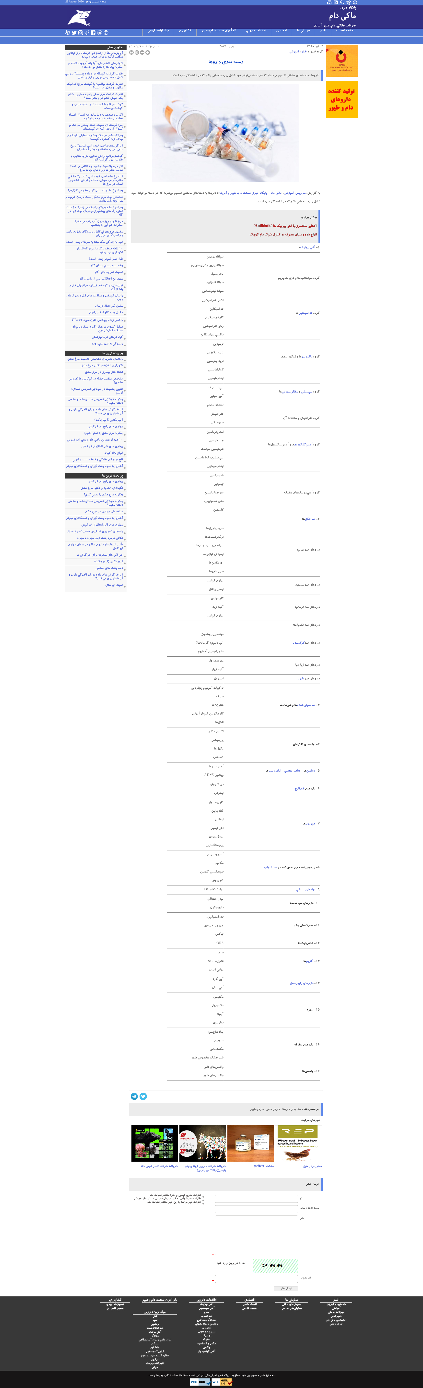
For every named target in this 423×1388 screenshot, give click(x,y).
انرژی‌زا (155, 1359)
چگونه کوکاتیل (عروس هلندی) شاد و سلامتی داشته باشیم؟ (95, 401)
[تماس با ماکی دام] (348, 2)
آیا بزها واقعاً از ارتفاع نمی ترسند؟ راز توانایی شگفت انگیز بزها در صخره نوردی (95, 55)
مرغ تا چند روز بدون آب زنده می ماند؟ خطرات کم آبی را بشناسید (98, 223)
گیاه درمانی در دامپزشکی (107, 337)
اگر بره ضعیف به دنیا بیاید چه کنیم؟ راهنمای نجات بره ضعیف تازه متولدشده (95, 117)
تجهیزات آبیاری (115, 1304)
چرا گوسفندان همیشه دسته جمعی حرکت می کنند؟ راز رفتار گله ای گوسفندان (95, 127)
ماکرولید (307, 357)
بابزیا (300, 679)
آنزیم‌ (309, 961)
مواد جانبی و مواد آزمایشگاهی (155, 1340)
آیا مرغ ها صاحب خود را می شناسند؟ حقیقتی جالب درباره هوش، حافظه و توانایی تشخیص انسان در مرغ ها (95, 180)
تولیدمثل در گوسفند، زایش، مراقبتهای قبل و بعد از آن (96, 287)
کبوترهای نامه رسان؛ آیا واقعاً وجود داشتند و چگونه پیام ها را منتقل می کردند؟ (95, 65)
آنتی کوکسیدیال (206, 1351)
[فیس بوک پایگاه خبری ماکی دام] (93, 32)
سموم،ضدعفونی (206, 1332)
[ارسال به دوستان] (137, 52)
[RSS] (336, 2)
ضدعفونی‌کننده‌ (306, 705)
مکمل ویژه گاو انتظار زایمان (105, 313)
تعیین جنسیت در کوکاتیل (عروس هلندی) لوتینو (97, 391)
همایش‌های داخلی (291, 1304)
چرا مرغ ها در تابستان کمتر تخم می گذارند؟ (95, 191)
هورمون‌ (310, 824)
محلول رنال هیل (312, 1166)
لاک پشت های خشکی (109, 568)
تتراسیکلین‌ (305, 313)
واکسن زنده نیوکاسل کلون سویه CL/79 (97, 320)
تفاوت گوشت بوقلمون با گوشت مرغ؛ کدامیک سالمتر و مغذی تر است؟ (94, 86)
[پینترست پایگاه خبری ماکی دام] (106, 32)
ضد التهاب (270, 868)
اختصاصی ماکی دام (336, 1320)
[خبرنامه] (329, 2)
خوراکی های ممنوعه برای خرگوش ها (99, 555)
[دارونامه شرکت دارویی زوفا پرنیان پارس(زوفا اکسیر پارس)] (202, 1145)
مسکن (154, 1344)
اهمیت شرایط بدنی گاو (109, 272)
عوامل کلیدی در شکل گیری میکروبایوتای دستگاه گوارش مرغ (97, 329)
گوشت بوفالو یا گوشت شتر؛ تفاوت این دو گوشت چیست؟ (97, 107)
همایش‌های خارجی (292, 1308)
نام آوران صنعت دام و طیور (218, 31)
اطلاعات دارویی (256, 31)
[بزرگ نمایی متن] (147, 52)
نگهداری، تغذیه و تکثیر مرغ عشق (102, 366)
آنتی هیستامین (206, 1308)
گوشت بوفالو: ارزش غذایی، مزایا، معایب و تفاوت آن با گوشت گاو (97, 158)
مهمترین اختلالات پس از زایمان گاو (101, 279)
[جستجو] (342, 2)
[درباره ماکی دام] (355, 2)
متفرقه (206, 1339)
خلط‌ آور (154, 1348)
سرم (206, 1312)
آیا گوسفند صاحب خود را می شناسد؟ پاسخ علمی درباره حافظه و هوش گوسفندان (96, 148)
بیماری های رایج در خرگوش (105, 427)
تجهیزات (206, 1336)
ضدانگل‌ (155, 1336)
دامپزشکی (336, 1316)
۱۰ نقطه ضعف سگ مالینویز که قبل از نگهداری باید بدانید (99, 251)
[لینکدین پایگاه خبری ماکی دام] (99, 32)
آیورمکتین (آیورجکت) (108, 420)
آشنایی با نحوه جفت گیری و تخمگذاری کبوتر (94, 466)
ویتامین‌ (310, 771)
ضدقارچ (299, 789)
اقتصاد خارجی (249, 1308)
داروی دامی (273, 1109)
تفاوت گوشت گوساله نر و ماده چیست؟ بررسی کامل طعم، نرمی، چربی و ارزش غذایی (94, 76)
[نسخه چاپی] (131, 52)
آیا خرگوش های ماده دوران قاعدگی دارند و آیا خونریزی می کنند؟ (96, 412)
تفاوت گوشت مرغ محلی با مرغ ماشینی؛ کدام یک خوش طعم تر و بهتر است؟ (95, 96)
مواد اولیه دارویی (158, 31)
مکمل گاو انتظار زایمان (109, 306)
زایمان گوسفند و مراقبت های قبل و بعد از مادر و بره (94, 298)
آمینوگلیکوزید (303, 445)
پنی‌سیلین (306, 392)
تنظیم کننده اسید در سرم (155, 1355)
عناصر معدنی (292, 771)
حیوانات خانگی (336, 1312)
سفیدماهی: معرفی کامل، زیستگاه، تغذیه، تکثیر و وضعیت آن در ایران (94, 234)
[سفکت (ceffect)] (250, 1145)
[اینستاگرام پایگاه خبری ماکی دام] (80, 32)
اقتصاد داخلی (250, 1304)
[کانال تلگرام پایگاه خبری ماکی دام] (86, 32)
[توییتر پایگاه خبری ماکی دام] (74, 32)
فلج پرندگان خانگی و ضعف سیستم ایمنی (97, 460)
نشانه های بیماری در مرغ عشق (104, 372)
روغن (155, 1367)
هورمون (206, 1328)
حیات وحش (336, 1324)
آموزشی (294, 52)
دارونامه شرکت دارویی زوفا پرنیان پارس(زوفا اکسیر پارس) (205, 1168)
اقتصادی (281, 31)
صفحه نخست (344, 31)
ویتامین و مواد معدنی (206, 1324)
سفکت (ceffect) (264, 1166)
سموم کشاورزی (115, 1308)
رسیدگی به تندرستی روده (107, 344)
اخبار (323, 31)
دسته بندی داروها (225, 62)
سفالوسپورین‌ (290, 392)
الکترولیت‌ (274, 771)
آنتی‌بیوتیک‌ (154, 1332)
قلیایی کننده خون (154, 1351)
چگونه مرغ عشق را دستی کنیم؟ (103, 433)
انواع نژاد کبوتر (113, 453)
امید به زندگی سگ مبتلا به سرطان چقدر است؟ (94, 242)
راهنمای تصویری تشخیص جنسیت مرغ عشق (95, 359)
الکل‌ (155, 1316)
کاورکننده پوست (155, 1363)
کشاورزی (185, 31)
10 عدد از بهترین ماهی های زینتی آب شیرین (95, 440)
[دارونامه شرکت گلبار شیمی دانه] (154, 1145)
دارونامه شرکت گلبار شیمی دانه (159, 1166)
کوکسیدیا (299, 643)
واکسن (206, 1347)
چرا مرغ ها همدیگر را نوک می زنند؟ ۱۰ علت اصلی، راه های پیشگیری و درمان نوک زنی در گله (94, 211)
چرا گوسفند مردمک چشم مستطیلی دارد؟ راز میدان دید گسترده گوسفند (95, 137)
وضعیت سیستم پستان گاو (107, 266)
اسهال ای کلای (114, 585)
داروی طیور (257, 1109)
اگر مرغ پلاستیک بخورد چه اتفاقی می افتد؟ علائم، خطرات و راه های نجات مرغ (96, 168)
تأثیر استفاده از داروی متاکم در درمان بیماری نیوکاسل (95, 547)
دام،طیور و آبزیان (336, 1304)
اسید (154, 1320)
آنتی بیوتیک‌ (307, 248)
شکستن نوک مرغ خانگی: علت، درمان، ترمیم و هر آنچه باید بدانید (94, 199)
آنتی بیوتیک (206, 1304)
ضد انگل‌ (310, 519)
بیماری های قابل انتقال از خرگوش (102, 447)
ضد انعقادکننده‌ (155, 1328)
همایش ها (303, 31)
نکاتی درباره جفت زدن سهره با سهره (100, 538)
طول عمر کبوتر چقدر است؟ (106, 259)
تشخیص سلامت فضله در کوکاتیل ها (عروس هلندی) (96, 381)
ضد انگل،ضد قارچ (206, 1320)
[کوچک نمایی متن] (142, 52)
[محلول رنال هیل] (298, 1145)
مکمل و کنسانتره (206, 1343)
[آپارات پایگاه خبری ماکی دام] (67, 32)
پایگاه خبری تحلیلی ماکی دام (214, 1375)
